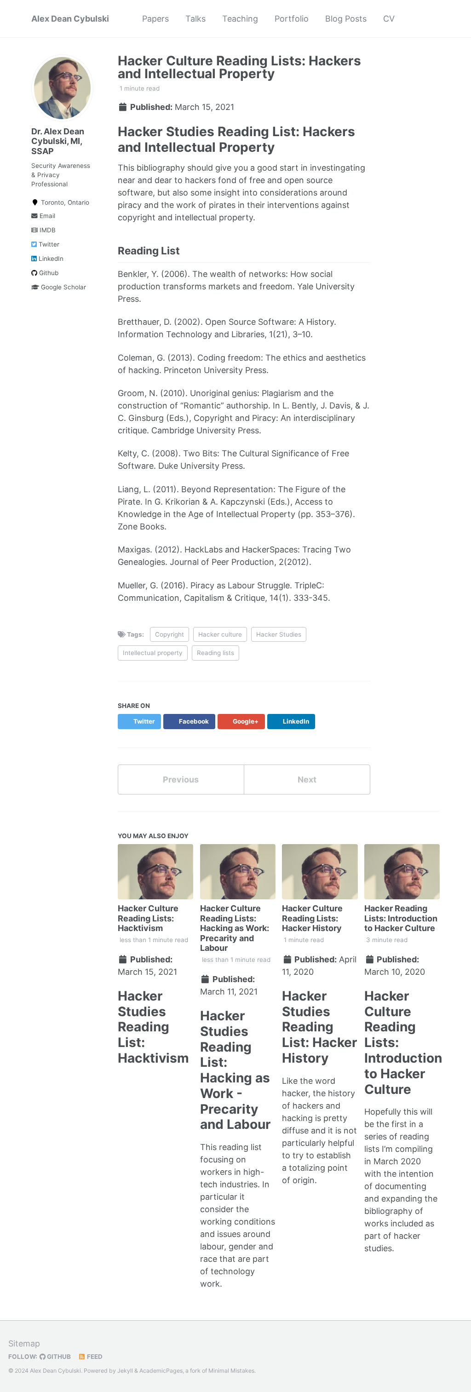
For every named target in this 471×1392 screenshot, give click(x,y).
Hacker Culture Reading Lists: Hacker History (312, 918)
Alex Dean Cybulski (70, 18)
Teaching (240, 18)
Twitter (48, 244)
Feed (94, 1356)
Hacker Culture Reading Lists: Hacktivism (148, 918)
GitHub (58, 1356)
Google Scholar (62, 287)
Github (47, 272)
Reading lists (215, 652)
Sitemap (24, 1343)
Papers (155, 18)
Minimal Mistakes (231, 1370)
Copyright (169, 634)
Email (46, 215)
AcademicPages (161, 1370)
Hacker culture (220, 634)
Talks (195, 18)
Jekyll (125, 1370)
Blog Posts (346, 18)
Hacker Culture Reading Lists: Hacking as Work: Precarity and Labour (234, 928)
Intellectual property (153, 652)
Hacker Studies (278, 634)
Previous (181, 779)
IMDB (47, 230)
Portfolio (292, 18)
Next (307, 779)
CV (389, 18)
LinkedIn (50, 258)
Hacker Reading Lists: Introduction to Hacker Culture (400, 918)
